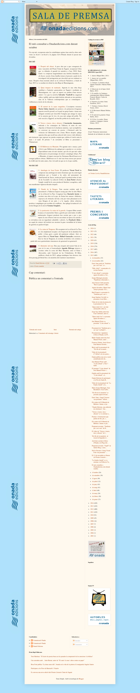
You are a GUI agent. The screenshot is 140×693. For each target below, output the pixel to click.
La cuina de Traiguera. (47, 229)
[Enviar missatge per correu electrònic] (53, 263)
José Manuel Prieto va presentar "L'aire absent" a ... (101, 323)
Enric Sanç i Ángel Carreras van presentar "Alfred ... (100, 398)
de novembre (96, 261)
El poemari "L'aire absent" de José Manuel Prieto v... (101, 369)
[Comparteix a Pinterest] (66, 263)
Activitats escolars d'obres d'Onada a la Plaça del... (100, 442)
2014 (92, 503)
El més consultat (39, 266)
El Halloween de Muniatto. (49, 146)
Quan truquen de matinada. (51, 87)
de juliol (95, 481)
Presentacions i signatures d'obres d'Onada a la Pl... (100, 334)
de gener (95, 499)
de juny (94, 484)
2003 (92, 536)
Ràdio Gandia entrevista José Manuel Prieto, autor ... (101, 339)
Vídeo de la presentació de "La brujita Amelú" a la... (101, 384)
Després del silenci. (47, 66)
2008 (92, 521)
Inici (55, 329)
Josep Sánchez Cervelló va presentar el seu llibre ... (100, 298)
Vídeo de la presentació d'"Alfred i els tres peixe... (101, 353)
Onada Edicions (38, 646)
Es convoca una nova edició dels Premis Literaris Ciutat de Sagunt (51, 672)
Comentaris (78, 644)
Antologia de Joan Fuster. (50, 170)
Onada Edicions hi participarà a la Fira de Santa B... (101, 379)
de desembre (96, 258)
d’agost (94, 478)
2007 (92, 524)
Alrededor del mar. (46, 246)
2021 (92, 237)
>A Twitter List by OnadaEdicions (98, 173)
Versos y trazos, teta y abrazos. (51, 123)
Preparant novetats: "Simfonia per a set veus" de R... (101, 427)
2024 (92, 228)
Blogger (81, 679)
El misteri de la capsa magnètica (53, 106)
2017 (92, 249)
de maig (95, 487)
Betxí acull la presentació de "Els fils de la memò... (100, 348)
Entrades (77, 641)
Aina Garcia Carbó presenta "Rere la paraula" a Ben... (100, 284)
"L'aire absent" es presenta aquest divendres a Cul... (100, 274)
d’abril (94, 490)
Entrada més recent (35, 329)
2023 (92, 231)
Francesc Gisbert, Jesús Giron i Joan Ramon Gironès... (101, 343)
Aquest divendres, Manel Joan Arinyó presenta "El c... (101, 288)
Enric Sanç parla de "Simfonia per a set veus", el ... (101, 264)
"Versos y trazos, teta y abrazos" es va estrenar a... (101, 413)
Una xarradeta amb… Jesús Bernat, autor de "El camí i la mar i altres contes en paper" (57, 660)
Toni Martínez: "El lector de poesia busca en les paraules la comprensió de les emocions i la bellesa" (62, 656)
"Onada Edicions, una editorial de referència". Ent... (101, 408)
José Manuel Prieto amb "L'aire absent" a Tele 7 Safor (100, 363)
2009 (92, 518)
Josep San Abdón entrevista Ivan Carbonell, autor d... (100, 313)
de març (95, 493)
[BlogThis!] (60, 263)
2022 (92, 234)
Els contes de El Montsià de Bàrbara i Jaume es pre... (100, 422)
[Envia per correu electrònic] (58, 263)
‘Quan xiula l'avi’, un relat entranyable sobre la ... (100, 308)
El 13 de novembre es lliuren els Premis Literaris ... (101, 456)
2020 (92, 240)
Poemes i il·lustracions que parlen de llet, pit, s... (100, 418)
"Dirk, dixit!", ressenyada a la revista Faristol (101, 269)
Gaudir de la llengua (49, 189)
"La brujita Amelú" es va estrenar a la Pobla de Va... (101, 461)
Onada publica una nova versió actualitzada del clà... (101, 358)
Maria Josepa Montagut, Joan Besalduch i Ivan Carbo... (101, 389)
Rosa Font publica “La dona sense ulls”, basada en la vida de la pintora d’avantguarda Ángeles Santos (62, 664)
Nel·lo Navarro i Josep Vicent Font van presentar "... (101, 451)
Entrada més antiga (75, 329)
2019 (92, 243)
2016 (92, 252)
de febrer (95, 496)
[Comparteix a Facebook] (64, 263)
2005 (92, 530)
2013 (92, 506)
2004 (92, 533)
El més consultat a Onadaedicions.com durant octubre (101, 467)
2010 (92, 515)
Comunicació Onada (39, 640)
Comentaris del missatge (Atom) (48, 333)
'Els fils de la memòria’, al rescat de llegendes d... (100, 437)
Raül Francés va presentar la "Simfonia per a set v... (100, 293)
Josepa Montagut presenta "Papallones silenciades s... (101, 279)
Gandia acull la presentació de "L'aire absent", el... (101, 374)
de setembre (96, 475)
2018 (92, 246)
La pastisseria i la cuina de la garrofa (52, 210)
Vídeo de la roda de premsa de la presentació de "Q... (101, 303)
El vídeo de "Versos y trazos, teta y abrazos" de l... (101, 432)
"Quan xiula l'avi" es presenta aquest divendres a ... (101, 317)
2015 (92, 255)
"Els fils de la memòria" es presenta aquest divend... (100, 393)
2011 (92, 512)
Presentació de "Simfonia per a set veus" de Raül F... (101, 329)
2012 (92, 509)
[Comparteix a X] (62, 263)
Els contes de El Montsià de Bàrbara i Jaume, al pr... (100, 403)
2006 (92, 527)
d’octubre (95, 472)
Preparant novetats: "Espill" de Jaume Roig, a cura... (101, 447)
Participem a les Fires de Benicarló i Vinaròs (45, 668)
